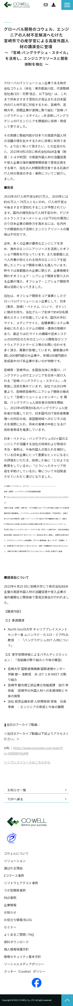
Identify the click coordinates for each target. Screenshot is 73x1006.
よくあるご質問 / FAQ (19, 934)
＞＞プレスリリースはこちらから (27, 762)
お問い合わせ (46, 5)
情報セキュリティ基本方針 (22, 956)
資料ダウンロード (53, 5)
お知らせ (10, 912)
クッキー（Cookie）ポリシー (24, 971)
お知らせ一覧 (16, 790)
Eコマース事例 (14, 875)
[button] (67, 5)
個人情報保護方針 (16, 949)
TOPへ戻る (15, 799)
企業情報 (10, 905)
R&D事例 (10, 898)
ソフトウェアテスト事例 (21, 883)
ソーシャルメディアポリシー (24, 964)
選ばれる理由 (13, 868)
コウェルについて (16, 853)
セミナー (10, 927)
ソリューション (15, 861)
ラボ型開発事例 (15, 890)
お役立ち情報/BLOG (18, 920)
